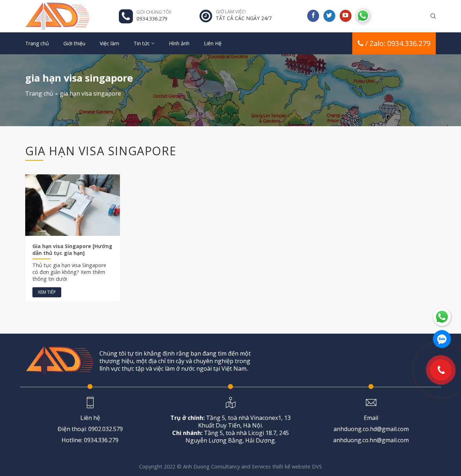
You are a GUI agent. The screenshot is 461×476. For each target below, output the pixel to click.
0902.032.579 (105, 429)
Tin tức (142, 43)
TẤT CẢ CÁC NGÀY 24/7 (244, 18)
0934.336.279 (151, 18)
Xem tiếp (47, 292)
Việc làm (109, 43)
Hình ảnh (179, 43)
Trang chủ (37, 43)
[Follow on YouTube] (346, 16)
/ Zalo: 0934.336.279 (397, 43)
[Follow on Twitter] (329, 16)
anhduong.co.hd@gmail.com (371, 429)
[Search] (433, 16)
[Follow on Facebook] (313, 16)
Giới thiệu (74, 43)
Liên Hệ (212, 43)
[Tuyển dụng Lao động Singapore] (61, 16)
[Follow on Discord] (363, 15)
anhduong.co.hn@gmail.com (371, 440)
